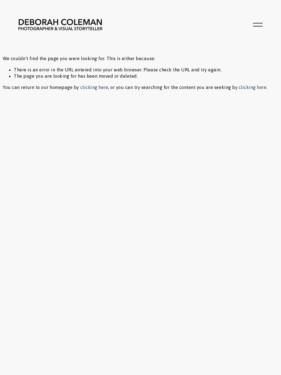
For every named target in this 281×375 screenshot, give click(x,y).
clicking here (94, 87)
